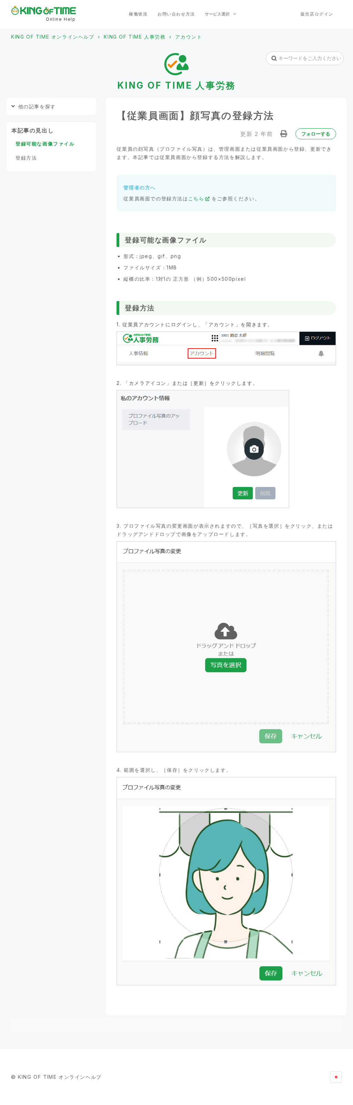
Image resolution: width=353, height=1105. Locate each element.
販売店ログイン (317, 14)
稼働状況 (138, 14)
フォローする (315, 134)
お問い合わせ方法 (176, 14)
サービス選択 (218, 14)
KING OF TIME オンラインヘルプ (52, 37)
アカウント (188, 37)
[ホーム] (43, 10)
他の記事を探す (37, 106)
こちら (196, 198)
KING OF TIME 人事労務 (134, 37)
